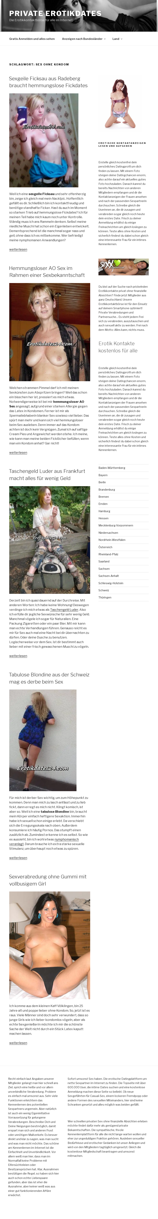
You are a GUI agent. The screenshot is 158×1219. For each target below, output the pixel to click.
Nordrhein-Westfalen (111, 539)
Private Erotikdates (55, 13)
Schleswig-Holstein (110, 583)
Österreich (105, 547)
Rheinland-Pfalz (108, 554)
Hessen (103, 518)
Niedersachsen (108, 532)
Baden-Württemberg (111, 467)
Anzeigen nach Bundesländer (82, 38)
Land (116, 38)
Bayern (103, 475)
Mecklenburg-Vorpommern (115, 525)
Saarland (103, 561)
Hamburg (104, 511)
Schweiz (103, 590)
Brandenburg (106, 489)
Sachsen (104, 568)
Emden (103, 503)
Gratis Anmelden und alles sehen (32, 38)
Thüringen (104, 597)
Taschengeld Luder (64, 610)
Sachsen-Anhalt (108, 575)
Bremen (103, 496)
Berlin (102, 482)
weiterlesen (18, 249)
